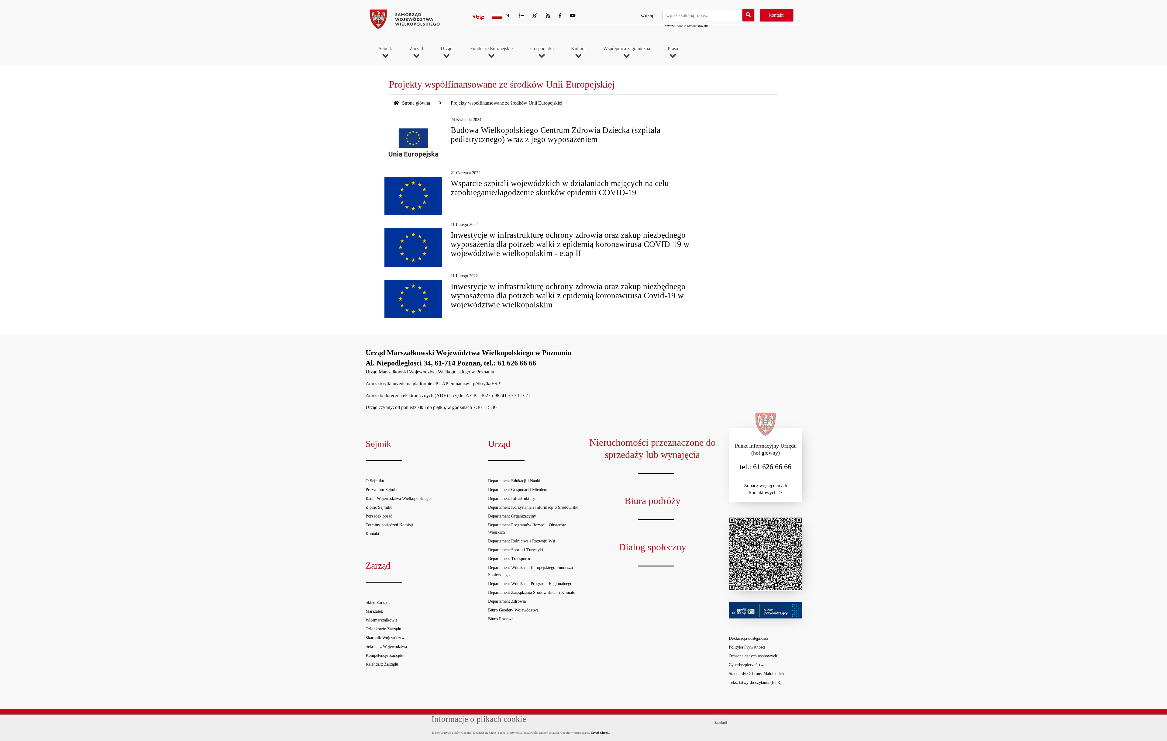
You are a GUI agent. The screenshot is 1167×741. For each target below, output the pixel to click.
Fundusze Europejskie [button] (491, 48)
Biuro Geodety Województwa (513, 610)
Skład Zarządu (378, 602)
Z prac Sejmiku (379, 507)
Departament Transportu (509, 558)
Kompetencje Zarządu (384, 655)
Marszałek (374, 611)
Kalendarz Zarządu (382, 664)
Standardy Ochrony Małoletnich (756, 673)
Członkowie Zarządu (383, 629)
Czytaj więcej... (600, 732)
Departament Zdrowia (507, 601)
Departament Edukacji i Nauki (514, 481)
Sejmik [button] (385, 48)
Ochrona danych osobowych (753, 656)
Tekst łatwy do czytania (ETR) (755, 682)
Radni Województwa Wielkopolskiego (398, 498)
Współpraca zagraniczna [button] (626, 48)
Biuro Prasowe (500, 619)
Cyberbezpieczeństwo (747, 665)
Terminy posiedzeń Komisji (389, 525)
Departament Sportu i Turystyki (515, 550)
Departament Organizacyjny (512, 516)
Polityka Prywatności (747, 647)
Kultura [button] (578, 48)
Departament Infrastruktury (511, 498)
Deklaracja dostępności (748, 638)
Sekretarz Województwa (386, 646)
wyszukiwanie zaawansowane (686, 26)
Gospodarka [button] (542, 48)
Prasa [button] (673, 48)
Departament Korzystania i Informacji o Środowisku (533, 507)
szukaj (647, 15)
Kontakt (372, 534)
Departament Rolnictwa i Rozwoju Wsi (521, 541)
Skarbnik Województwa (386, 637)
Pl (508, 16)
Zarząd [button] (416, 48)
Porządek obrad (379, 516)
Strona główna (415, 103)
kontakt (776, 15)
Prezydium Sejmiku (383, 489)
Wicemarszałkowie (382, 620)
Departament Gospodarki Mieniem (517, 489)
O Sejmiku (375, 481)
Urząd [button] (447, 48)
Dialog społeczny (652, 547)
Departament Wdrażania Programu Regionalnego (530, 583)
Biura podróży (652, 500)
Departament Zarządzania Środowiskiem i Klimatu (531, 592)
